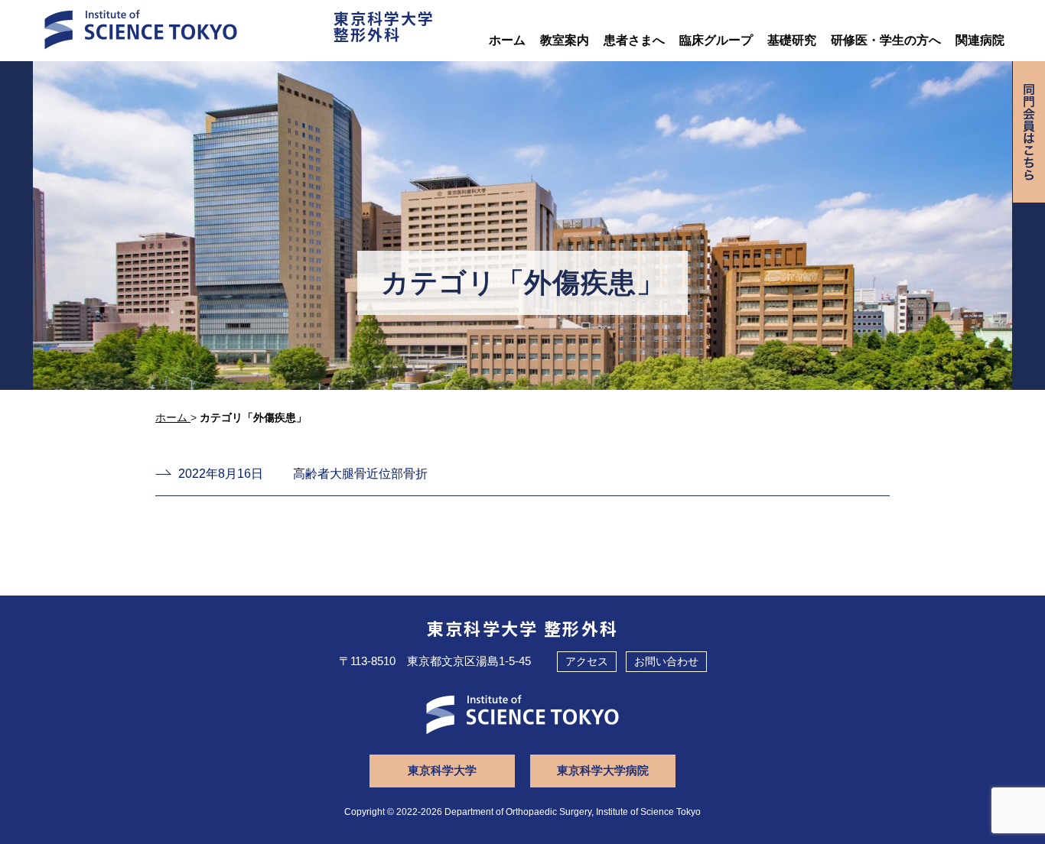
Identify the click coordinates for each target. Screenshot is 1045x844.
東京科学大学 (442, 770)
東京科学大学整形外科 (384, 26)
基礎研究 (791, 40)
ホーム (507, 40)
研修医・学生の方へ (886, 40)
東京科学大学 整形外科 (523, 627)
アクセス (586, 661)
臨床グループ (716, 40)
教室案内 (564, 40)
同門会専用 (1029, 132)
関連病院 (979, 40)
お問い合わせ (666, 661)
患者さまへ (634, 40)
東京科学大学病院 (603, 770)
